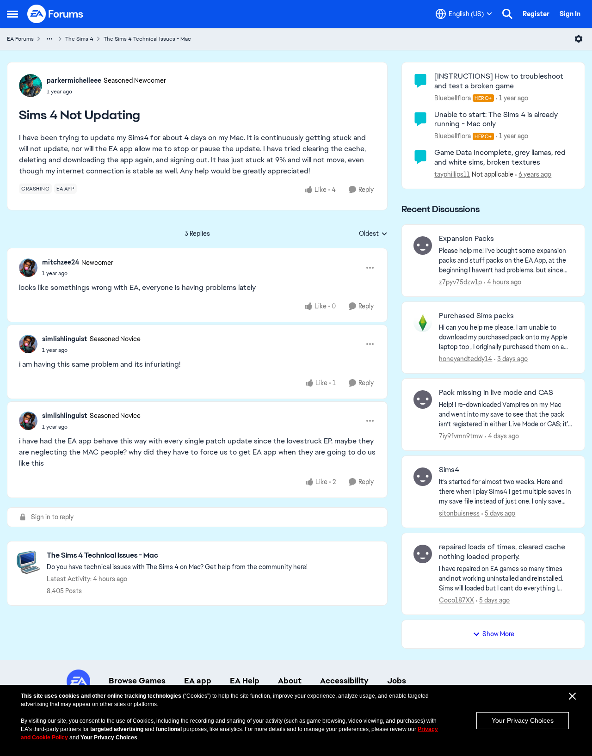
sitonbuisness (459, 513)
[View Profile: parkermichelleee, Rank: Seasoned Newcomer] (30, 85)
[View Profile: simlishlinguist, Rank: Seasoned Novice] (28, 344)
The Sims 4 (79, 39)
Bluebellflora (452, 98)
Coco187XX (456, 600)
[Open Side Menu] (12, 14)
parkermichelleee (74, 80)
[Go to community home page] (55, 14)
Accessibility (344, 681)
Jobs (396, 681)
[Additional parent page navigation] (49, 38)
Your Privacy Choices (523, 720)
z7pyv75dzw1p (460, 282)
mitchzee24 (60, 262)
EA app (197, 681)
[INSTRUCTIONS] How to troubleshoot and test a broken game (498, 81)
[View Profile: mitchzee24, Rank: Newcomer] (28, 267)
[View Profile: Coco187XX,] (422, 554)
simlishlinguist (64, 339)
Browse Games (137, 681)
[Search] (507, 13)
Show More (498, 634)
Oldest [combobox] (373, 234)
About (290, 681)
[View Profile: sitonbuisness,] (422, 476)
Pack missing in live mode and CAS (496, 392)
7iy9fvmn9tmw (461, 436)
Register (536, 14)
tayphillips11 (452, 174)
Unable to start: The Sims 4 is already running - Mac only (496, 119)
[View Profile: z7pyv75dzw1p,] (422, 245)
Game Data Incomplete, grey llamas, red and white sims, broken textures (500, 157)
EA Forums (20, 39)
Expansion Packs (466, 238)
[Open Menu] (578, 38)
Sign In (570, 14)
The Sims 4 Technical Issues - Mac (147, 39)
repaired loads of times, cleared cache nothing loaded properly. (502, 551)
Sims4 (449, 469)
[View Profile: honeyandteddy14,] (422, 322)
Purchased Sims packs (476, 315)
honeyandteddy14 (465, 359)
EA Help (244, 681)
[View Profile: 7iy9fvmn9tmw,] (422, 399)
